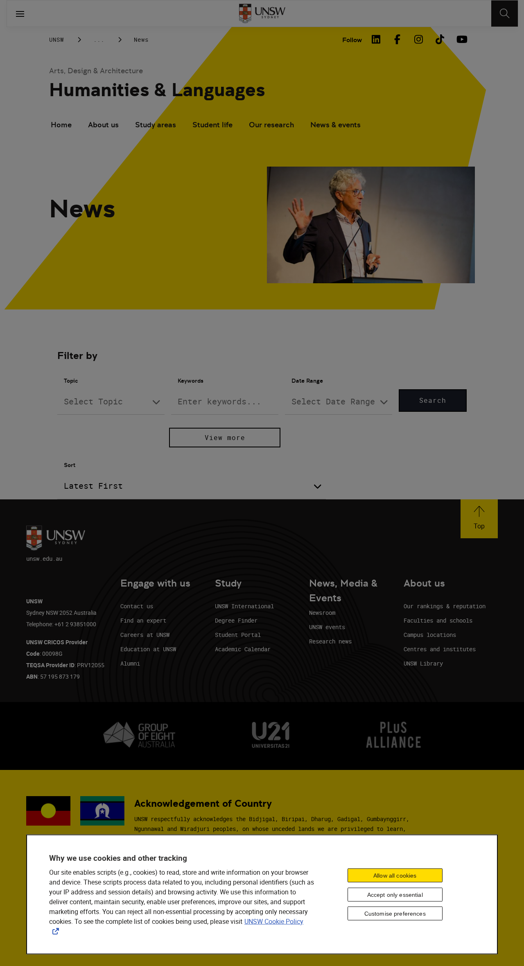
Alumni (130, 663)
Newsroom (322, 612)
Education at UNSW (148, 649)
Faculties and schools (438, 620)
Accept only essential (395, 894)
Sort (69, 465)
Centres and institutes (440, 649)
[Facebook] (397, 39)
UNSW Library (423, 663)
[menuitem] (61, 126)
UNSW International (244, 606)
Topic (71, 380)
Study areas (155, 124)
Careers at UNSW (144, 635)
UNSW (56, 39)
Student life (212, 124)
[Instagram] (418, 39)
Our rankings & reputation (445, 606)
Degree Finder (236, 620)
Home (61, 124)
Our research (271, 124)
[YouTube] (461, 39)
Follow (352, 40)
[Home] (262, 13)
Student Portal (238, 635)
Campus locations (430, 635)
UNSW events (327, 627)
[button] (479, 518)
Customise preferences (395, 913)
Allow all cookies (394, 875)
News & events (335, 124)
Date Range (307, 380)
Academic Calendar (243, 649)
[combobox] (111, 401)
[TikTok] (439, 39)
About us (103, 124)
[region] (262, 895)
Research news (330, 641)
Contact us (136, 606)
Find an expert (143, 620)
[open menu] (20, 13)
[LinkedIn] (375, 39)
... (98, 39)
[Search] (504, 13)
